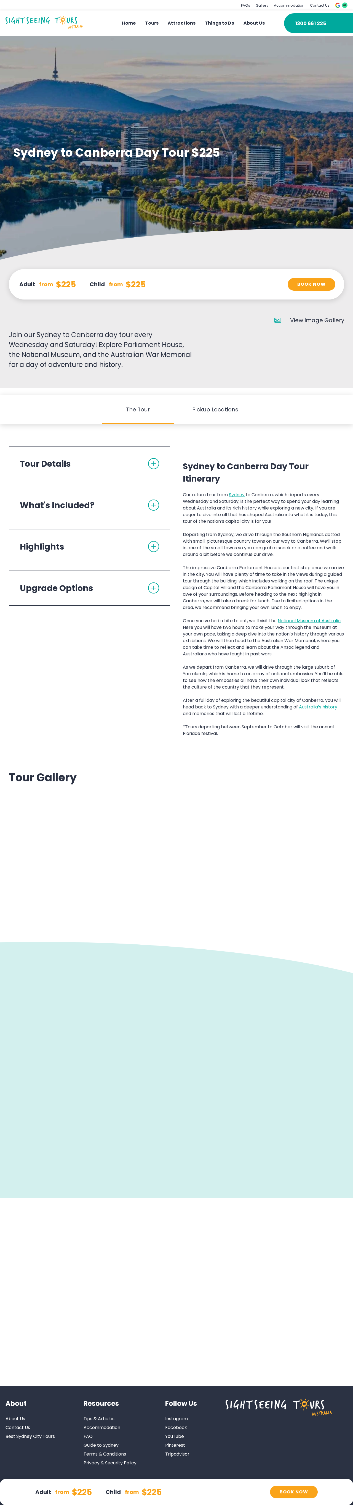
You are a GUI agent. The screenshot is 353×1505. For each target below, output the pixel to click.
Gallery (262, 5)
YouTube (174, 1436)
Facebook (176, 1427)
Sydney (237, 495)
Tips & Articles (99, 1418)
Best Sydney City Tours (30, 1436)
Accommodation (289, 5)
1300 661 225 (310, 23)
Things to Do (219, 23)
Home (129, 23)
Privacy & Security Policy (110, 1463)
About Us (254, 23)
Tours (152, 23)
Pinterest (175, 1445)
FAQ (88, 1436)
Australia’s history (318, 707)
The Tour (138, 409)
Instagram (176, 1418)
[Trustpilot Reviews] (344, 5)
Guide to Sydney (101, 1445)
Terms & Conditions (105, 1454)
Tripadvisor (177, 1454)
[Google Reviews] (338, 5)
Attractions (182, 23)
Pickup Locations (215, 409)
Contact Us (320, 5)
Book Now (311, 284)
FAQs (245, 5)
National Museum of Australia (309, 621)
